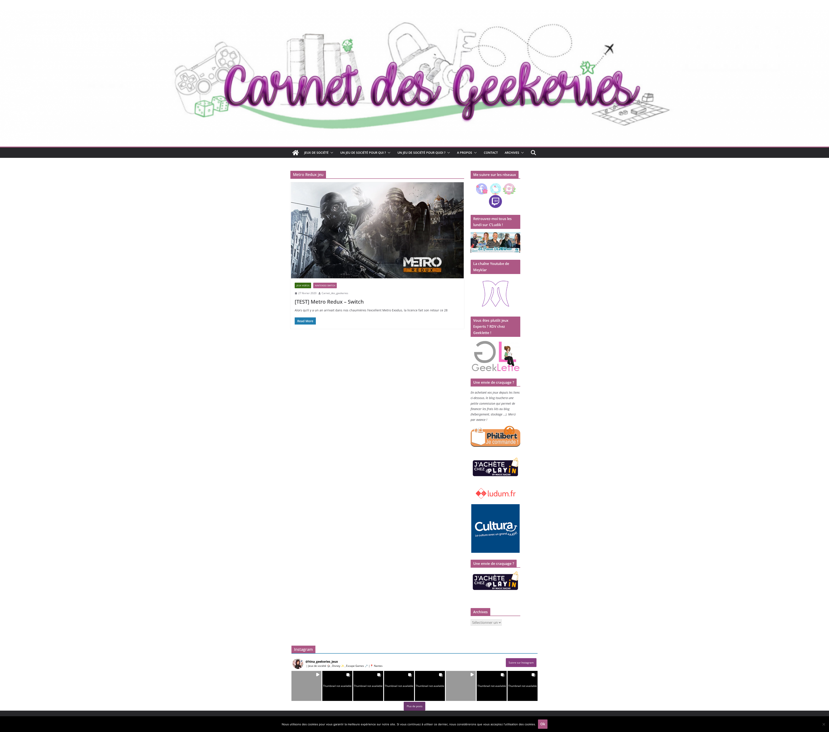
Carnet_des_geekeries (335, 293)
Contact (491, 153)
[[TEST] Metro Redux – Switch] (377, 230)
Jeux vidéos (302, 285)
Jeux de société (316, 153)
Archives (512, 153)
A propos (464, 153)
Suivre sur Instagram (521, 662)
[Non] (823, 724)
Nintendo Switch (325, 285)
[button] (331, 153)
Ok (542, 724)
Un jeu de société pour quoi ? (421, 153)
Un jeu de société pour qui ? (363, 153)
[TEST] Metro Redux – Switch (329, 301)
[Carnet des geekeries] (414, 13)
